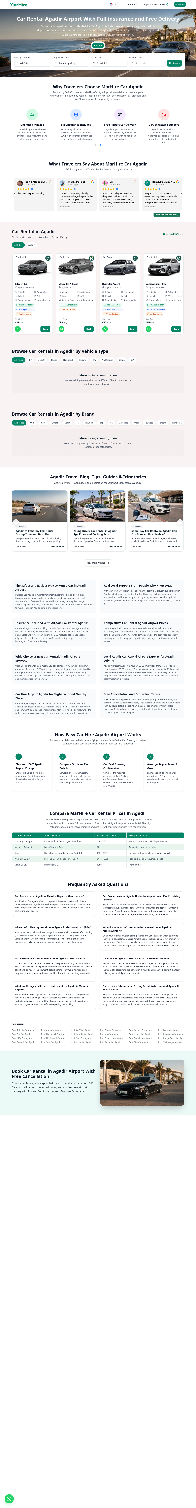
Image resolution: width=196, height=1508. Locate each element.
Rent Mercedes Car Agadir (171, 1034)
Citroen (55, 422)
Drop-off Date (135, 57)
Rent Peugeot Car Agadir (112, 1038)
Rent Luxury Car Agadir (140, 1034)
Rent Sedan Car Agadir (81, 1042)
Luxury (82, 360)
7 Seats (41, 360)
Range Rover (178, 422)
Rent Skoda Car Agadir (110, 1042)
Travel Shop (129, 4)
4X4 (30, 360)
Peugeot (149, 422)
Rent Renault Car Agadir (23, 1042)
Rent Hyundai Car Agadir (82, 1034)
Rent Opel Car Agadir (80, 1038)
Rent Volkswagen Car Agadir (171, 1042)
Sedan (122, 360)
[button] (182, 194)
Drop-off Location (61, 57)
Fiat (77, 422)
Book (45, 329)
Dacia (67, 422)
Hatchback (68, 360)
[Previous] (16, 294)
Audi (32, 422)
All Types (18, 360)
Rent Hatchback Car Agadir (54, 1034)
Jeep (101, 422)
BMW (42, 422)
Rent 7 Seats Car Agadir (23, 1030)
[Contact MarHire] (9, 1498)
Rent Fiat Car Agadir (21, 1034)
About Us (180, 4)
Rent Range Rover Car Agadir (171, 1038)
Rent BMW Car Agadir (80, 1030)
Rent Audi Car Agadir (51, 1030)
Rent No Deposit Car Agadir (54, 1038)
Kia (111, 422)
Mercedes (123, 422)
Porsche (162, 422)
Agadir (31, 245)
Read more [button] (22, 207)
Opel (136, 422)
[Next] (180, 294)
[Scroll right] (181, 422)
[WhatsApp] (18, 329)
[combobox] (32, 63)
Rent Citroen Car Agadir (140, 1030)
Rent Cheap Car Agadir (111, 1030)
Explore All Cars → (172, 233)
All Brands (19, 422)
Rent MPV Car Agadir (22, 1038)
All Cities (18, 245)
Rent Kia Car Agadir (109, 1034)
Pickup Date (96, 57)
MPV (94, 360)
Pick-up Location (22, 57)
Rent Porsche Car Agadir (141, 1038)
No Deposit (107, 360)
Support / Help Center (154, 4)
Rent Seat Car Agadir (51, 1042)
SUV (132, 360)
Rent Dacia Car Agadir (168, 1030)
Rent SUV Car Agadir (139, 1042)
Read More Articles (96, 562)
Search (176, 63)
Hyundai (89, 422)
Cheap (54, 360)
